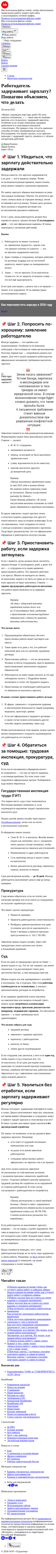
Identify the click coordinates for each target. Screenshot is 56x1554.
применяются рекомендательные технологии (26, 1520)
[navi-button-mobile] (4, 69)
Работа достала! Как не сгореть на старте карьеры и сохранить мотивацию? (28, 1304)
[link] (6, 53)
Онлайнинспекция (10, 822)
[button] (4, 60)
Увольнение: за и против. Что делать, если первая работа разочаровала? (28, 1336)
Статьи (10, 75)
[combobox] (14, 1545)
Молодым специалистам (19, 78)
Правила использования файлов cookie (21, 23)
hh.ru (35, 1257)
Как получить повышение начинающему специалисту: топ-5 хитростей (28, 1326)
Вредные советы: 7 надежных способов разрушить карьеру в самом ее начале (27, 1358)
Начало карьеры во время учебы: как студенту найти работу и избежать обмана (30, 1293)
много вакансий (9, 1260)
